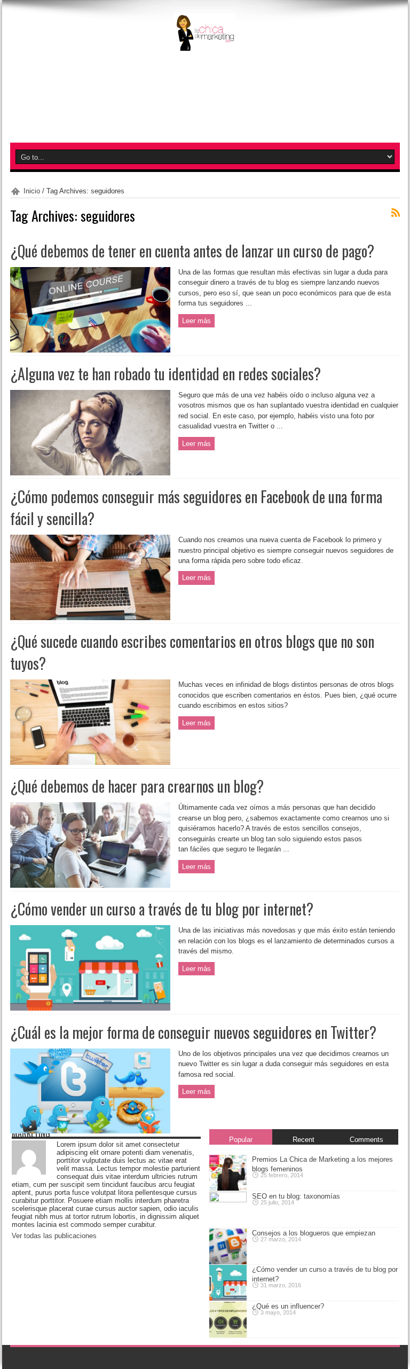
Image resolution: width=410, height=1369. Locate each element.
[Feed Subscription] (395, 212)
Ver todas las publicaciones (54, 1236)
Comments (366, 1140)
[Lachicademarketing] (205, 39)
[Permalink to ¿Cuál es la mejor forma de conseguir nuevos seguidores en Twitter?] (90, 1127)
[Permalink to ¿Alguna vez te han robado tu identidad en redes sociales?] (90, 469)
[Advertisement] (205, 115)
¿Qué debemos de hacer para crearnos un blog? (137, 786)
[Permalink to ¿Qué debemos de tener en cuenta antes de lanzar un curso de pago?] (90, 346)
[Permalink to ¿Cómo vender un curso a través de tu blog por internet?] (90, 1004)
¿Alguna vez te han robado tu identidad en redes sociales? (165, 374)
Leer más (196, 321)
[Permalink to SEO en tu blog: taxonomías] (228, 1200)
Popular (241, 1140)
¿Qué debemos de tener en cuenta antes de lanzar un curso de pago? (192, 251)
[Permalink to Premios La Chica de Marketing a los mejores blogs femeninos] (228, 1186)
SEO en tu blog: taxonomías (296, 1196)
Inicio (31, 191)
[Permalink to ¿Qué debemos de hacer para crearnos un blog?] (90, 882)
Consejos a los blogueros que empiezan (313, 1233)
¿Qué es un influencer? (288, 1306)
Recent (303, 1140)
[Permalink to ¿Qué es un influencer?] (228, 1333)
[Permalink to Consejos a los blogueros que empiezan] (228, 1260)
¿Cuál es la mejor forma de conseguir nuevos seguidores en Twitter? (193, 1032)
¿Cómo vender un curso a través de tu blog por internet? (161, 909)
